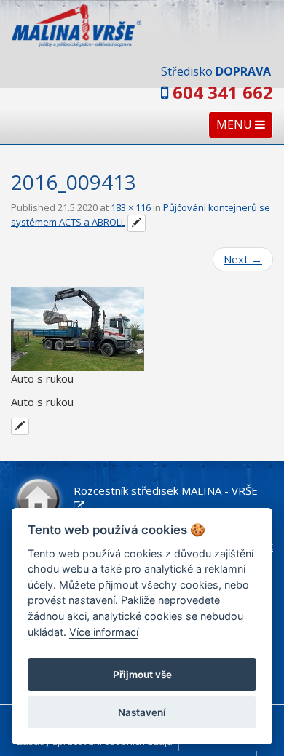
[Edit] (136, 223)
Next (243, 259)
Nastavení (142, 712)
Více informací (103, 632)
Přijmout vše (142, 674)
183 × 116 (131, 207)
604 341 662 (223, 92)
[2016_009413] (142, 329)
